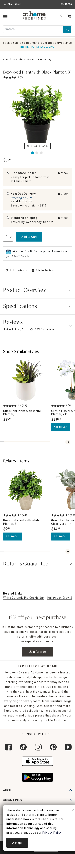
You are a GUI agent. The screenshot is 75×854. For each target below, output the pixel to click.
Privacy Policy (52, 832)
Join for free (37, 651)
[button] (34, 16)
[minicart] (69, 16)
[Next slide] (67, 442)
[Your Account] (61, 16)
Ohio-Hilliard (22, 181)
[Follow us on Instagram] (37, 747)
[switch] (16, 270)
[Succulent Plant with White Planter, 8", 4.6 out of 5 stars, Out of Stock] (25, 380)
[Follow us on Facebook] (7, 747)
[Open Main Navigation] (5, 16)
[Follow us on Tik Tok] (22, 747)
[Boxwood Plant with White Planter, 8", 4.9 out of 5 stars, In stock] (25, 489)
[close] (72, 810)
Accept (17, 842)
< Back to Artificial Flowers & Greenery (27, 59)
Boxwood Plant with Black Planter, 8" (37, 73)
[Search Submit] (67, 29)
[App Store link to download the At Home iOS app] (37, 760)
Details (25, 256)
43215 (42, 205)
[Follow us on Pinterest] (52, 747)
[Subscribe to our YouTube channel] (67, 747)
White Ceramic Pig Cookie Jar (23, 597)
